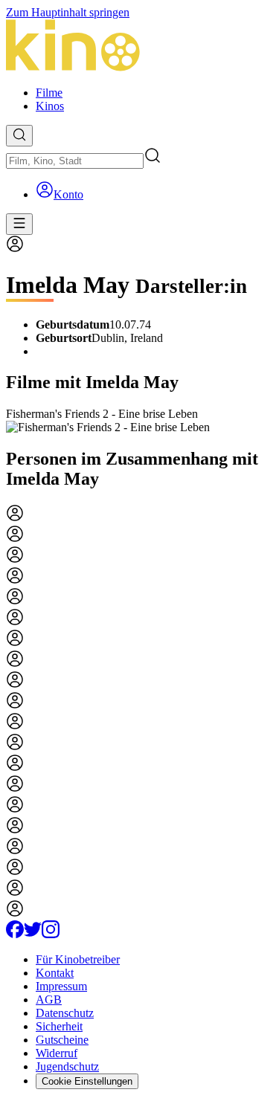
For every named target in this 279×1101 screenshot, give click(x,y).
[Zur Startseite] (139, 46)
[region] (139, 420)
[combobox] (75, 161)
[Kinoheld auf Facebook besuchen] (15, 934)
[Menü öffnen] (19, 224)
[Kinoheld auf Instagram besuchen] (51, 934)
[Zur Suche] (19, 135)
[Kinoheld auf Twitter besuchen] (33, 934)
